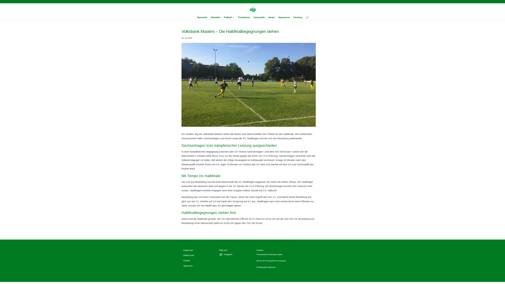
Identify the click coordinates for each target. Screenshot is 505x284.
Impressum (188, 250)
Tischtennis (244, 18)
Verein (271, 18)
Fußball (228, 18)
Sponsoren (284, 18)
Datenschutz (188, 255)
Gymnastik (259, 18)
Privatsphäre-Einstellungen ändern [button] (269, 254)
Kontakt (186, 260)
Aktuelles (215, 18)
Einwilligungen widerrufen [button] (266, 267)
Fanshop (297, 18)
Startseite (202, 18)
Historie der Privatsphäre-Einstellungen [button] (271, 261)
